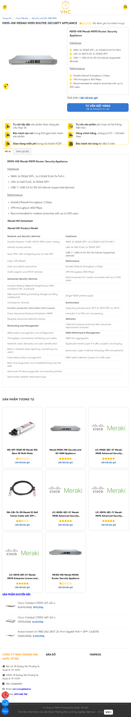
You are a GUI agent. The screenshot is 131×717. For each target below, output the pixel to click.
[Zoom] (6, 86)
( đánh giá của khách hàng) (108, 23)
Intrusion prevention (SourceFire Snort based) (31, 308)
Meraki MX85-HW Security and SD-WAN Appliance (65, 452)
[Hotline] (5, 695)
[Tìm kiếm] (125, 7)
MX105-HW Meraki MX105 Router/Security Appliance (65, 577)
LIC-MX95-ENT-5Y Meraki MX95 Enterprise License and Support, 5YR (22, 577)
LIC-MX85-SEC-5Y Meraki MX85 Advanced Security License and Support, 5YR (65, 514)
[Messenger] (5, 703)
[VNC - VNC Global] (65, 7)
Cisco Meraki (22, 18)
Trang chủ (7, 18)
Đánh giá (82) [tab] (22, 152)
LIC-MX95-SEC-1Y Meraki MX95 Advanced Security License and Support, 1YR (108, 514)
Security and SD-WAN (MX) (44, 18)
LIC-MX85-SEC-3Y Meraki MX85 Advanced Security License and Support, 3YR (108, 452)
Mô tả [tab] (8, 152)
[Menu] (5, 7)
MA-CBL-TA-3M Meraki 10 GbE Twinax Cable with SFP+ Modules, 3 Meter (22, 514)
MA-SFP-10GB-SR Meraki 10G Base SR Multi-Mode (22, 452)
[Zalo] (5, 711)
